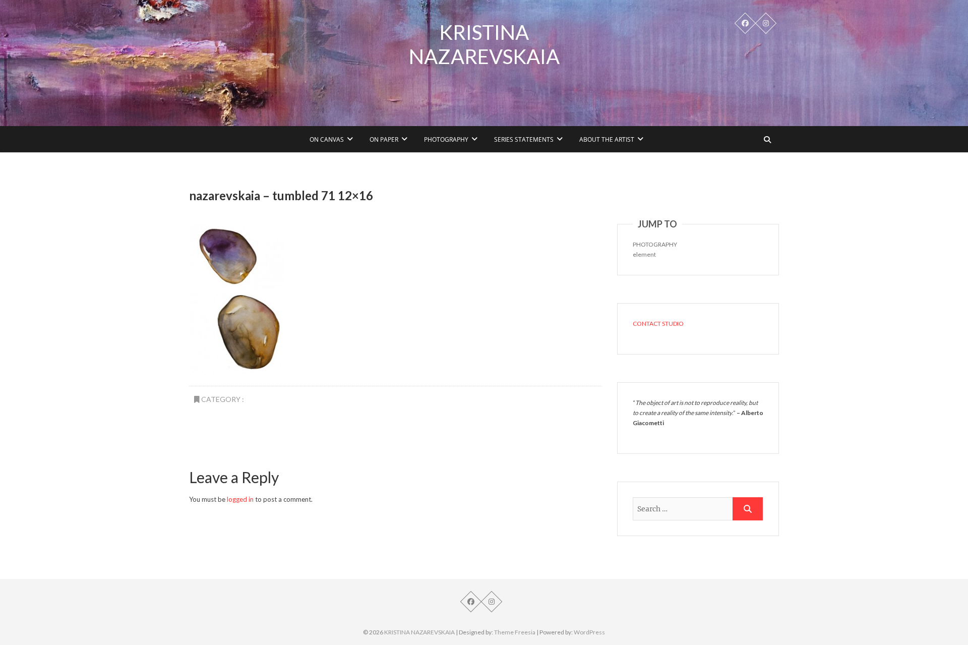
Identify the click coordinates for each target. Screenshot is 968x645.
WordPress (589, 632)
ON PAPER (384, 139)
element (644, 254)
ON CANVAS (327, 139)
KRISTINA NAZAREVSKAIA (484, 44)
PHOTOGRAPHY (446, 139)
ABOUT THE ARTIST (606, 139)
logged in (240, 499)
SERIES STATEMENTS (524, 139)
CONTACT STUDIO (658, 323)
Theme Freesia (514, 632)
